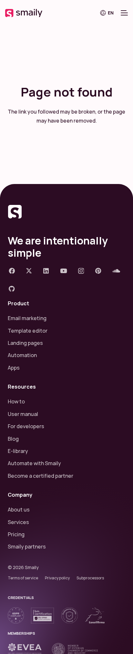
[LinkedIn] (46, 271)
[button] (109, 12)
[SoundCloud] (116, 271)
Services (18, 522)
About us (19, 509)
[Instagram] (81, 271)
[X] (29, 271)
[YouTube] (63, 271)
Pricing (16, 534)
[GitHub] (12, 289)
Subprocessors (90, 578)
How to (16, 401)
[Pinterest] (98, 271)
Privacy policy (57, 578)
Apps (14, 367)
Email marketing (27, 318)
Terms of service (23, 578)
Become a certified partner (40, 475)
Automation (22, 355)
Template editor (27, 330)
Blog (13, 438)
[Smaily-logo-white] (23, 13)
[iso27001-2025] (42, 615)
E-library (18, 451)
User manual (23, 414)
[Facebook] (12, 271)
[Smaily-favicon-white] (66, 211)
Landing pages (25, 342)
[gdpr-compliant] (16, 615)
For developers (26, 426)
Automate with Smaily (34, 463)
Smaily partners (27, 546)
